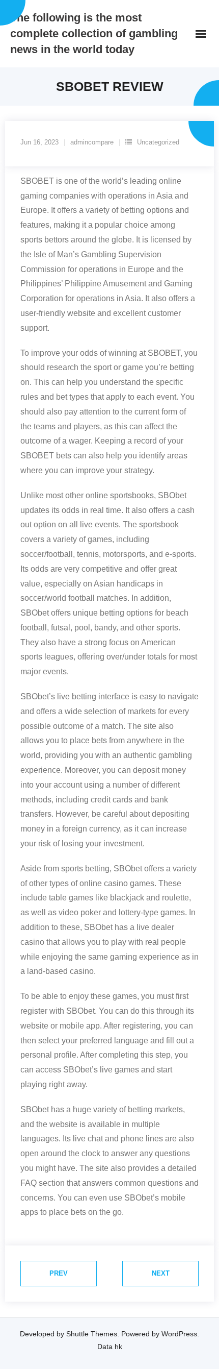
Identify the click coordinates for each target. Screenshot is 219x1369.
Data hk (109, 1346)
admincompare (92, 142)
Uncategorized (158, 142)
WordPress (179, 1334)
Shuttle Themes (91, 1334)
